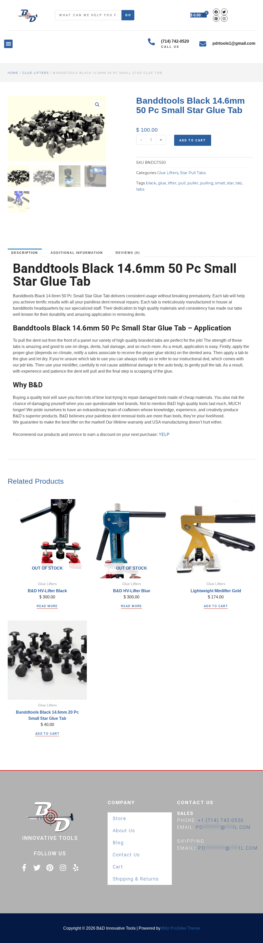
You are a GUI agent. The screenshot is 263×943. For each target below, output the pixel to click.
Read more (47, 606)
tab (239, 183)
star (230, 183)
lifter (172, 183)
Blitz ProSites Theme (181, 928)
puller (192, 183)
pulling (206, 183)
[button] (8, 44)
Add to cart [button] (216, 606)
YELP (164, 434)
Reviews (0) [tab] (128, 253)
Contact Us (126, 854)
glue (162, 183)
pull (181, 183)
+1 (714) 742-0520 (221, 820)
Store (119, 818)
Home (13, 73)
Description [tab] (24, 253)
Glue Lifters (36, 73)
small (220, 183)
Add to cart (192, 140)
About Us (124, 830)
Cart (118, 866)
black (151, 183)
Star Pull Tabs (193, 172)
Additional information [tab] (77, 253)
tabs (140, 189)
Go (128, 15)
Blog (118, 842)
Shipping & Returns (136, 879)
